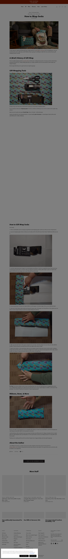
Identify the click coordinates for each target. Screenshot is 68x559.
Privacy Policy (32, 553)
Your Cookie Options (24, 555)
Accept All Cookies (33, 555)
